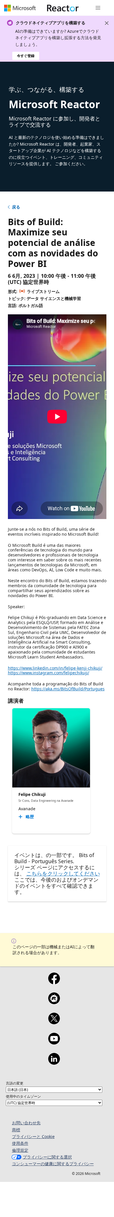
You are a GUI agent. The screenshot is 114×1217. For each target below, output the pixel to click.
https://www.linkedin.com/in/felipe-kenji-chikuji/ (55, 668)
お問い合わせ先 (26, 1122)
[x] (54, 1022)
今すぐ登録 (25, 55)
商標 (16, 1129)
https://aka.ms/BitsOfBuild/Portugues (68, 689)
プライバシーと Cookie (33, 1136)
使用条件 (20, 1143)
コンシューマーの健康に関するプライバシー (53, 1163)
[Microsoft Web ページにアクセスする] (20, 8)
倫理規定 (20, 1150)
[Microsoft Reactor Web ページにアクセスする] (63, 8)
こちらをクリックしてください (63, 873)
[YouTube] (54, 1042)
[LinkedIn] (54, 1062)
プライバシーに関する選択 (47, 1157)
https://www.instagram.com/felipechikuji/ (48, 672)
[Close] (106, 23)
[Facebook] (54, 982)
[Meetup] (54, 1002)
